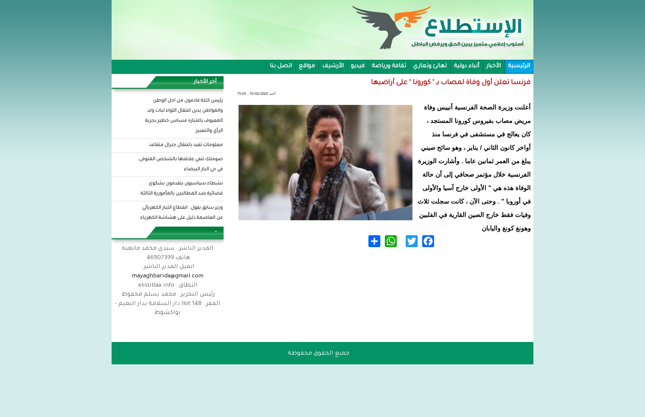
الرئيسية (519, 66)
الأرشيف (333, 66)
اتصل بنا (281, 66)
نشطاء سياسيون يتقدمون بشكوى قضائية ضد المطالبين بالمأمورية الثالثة (182, 188)
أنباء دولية (466, 66)
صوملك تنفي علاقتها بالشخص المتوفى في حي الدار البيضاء (181, 164)
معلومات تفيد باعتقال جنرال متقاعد (186, 145)
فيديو (358, 66)
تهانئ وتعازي (430, 66)
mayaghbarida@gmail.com (167, 276)
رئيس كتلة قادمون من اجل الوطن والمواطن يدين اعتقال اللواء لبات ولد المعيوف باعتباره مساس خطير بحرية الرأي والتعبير (184, 116)
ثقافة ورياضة (389, 66)
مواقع (307, 66)
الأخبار (493, 66)
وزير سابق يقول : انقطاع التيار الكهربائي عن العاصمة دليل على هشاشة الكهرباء (181, 213)
